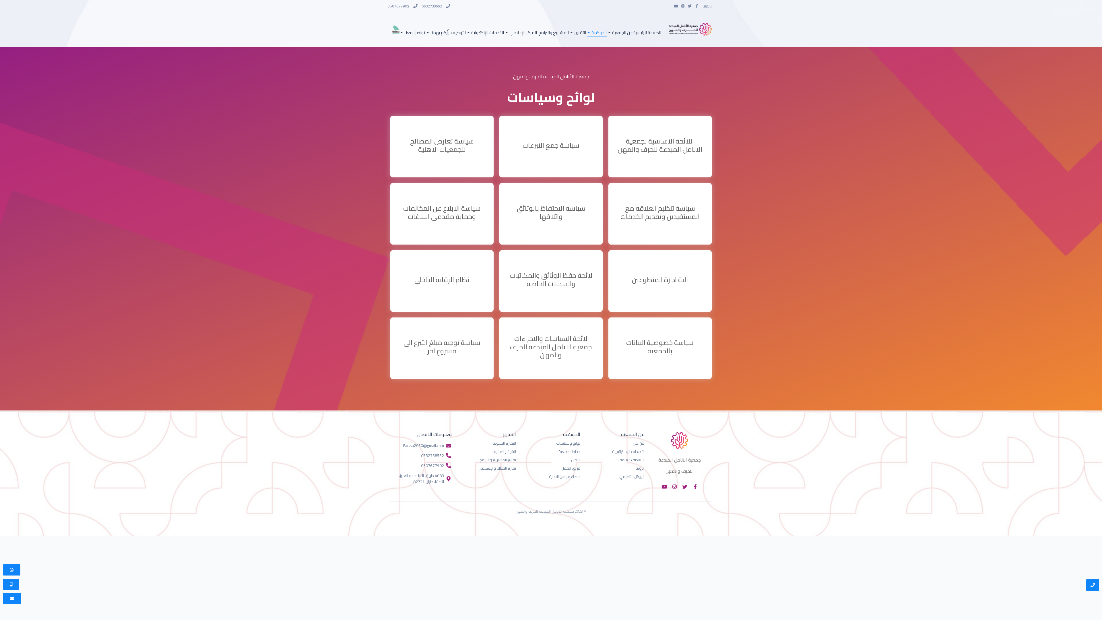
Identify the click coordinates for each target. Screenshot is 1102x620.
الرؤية (640, 468)
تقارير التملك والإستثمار (498, 468)
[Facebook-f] (697, 6)
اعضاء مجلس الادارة (564, 476)
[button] (11, 584)
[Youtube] (676, 6)
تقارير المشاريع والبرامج (498, 459)
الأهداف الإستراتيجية (628, 451)
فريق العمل (570, 468)
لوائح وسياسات (568, 443)
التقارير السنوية (504, 443)
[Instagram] (683, 6)
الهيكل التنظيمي (632, 476)
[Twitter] (690, 6)
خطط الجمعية (569, 451)
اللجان (575, 459)
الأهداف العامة (632, 459)
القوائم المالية (505, 451)
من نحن (639, 443)
